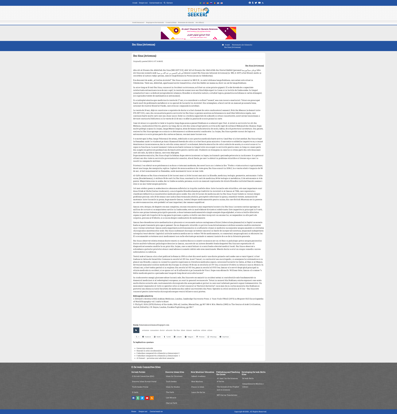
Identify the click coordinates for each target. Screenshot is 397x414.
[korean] (218, 3)
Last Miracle (171, 398)
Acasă (134, 3)
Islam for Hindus (173, 387)
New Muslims (197, 381)
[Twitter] (256, 2)
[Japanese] (221, 3)
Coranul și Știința (171, 22)
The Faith (170, 392)
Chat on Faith (171, 403)
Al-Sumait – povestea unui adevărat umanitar (155, 358)
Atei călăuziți (200, 22)
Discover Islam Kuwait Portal (144, 381)
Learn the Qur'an (198, 392)
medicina (196, 330)
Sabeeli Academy (198, 376)
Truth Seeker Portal (140, 387)
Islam (183, 330)
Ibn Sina (176, 330)
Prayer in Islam (197, 387)
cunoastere (154, 330)
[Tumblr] (253, 2)
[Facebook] (250, 2)
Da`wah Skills (248, 378)
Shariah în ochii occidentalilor (149, 351)
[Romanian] (214, 3)
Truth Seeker (171, 381)
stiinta (203, 330)
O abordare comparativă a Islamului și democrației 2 (157, 353)
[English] (204, 3)
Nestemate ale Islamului (186, 22)
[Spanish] (207, 3)
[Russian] (211, 3)
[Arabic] (200, 3)
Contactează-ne (155, 3)
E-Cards (135, 392)
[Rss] (263, 2)
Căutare (169, 3)
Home (133, 411)
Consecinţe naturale (144, 348)
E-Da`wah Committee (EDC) (143, 376)
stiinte (209, 330)
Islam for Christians (174, 376)
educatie (169, 330)
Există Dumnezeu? (138, 22)
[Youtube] (259, 2)
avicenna (145, 330)
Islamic (189, 330)
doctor (162, 330)
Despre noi (143, 3)
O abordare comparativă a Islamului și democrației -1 (158, 356)
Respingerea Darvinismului (155, 22)
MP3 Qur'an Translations (227, 395)
